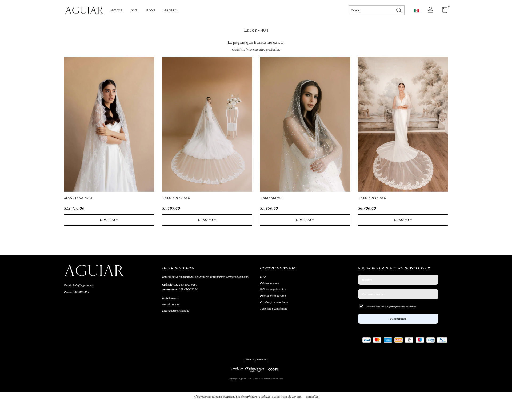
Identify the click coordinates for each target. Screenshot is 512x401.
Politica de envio (269, 283)
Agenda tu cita (171, 304)
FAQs (263, 276)
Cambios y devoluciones (274, 302)
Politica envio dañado (273, 296)
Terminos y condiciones (273, 308)
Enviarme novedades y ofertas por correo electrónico (391, 306)
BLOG (150, 10)
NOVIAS (116, 10)
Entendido (312, 396)
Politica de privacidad (273, 289)
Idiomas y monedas (256, 359)
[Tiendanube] (248, 370)
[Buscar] (399, 9)
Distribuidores (170, 298)
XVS (134, 10)
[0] (443, 11)
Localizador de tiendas (175, 310)
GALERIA (171, 10)
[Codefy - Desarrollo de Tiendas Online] (274, 369)
